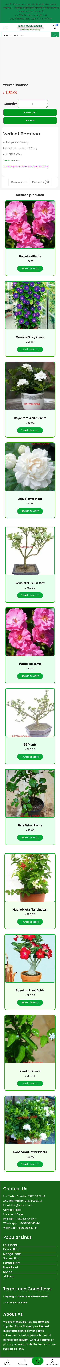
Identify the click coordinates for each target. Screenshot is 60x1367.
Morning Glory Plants (30, 337)
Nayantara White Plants (30, 418)
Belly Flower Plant (30, 499)
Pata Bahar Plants (30, 825)
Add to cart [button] (31, 268)
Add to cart (30, 112)
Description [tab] (19, 182)
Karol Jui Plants (30, 1071)
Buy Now (30, 120)
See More (8, 160)
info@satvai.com (21, 1205)
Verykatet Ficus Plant (30, 583)
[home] (7, 1361)
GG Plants (30, 745)
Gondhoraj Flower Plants (30, 1152)
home (7, 1364)
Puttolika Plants (30, 256)
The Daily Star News (15, 1302)
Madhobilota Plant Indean (30, 910)
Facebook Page (13, 1214)
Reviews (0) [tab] (40, 182)
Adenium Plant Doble (30, 990)
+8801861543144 (30, 1223)
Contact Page (12, 1210)
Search (55, 35)
